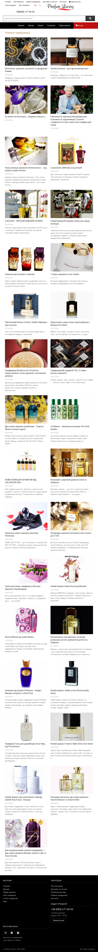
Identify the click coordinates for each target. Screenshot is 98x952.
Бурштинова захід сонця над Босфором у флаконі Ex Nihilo (70, 323)
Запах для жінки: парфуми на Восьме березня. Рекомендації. (22, 587)
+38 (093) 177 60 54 (62, 909)
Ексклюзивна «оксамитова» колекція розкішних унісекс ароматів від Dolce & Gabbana (69, 640)
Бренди (31, 25)
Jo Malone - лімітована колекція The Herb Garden (70, 427)
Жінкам (40, 25)
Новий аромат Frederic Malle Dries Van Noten (72, 744)
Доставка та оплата (50, 2)
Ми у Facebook (24, 5)
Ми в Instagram (10, 5)
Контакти (63, 2)
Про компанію (19, 2)
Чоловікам (51, 25)
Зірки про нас (76, 2)
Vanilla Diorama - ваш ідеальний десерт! (69, 68)
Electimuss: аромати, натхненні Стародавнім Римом (26, 69)
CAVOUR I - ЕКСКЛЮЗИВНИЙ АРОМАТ (24, 221)
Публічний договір (58, 892)
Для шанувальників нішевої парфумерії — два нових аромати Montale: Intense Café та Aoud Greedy (25, 853)
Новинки (21, 25)
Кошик (80, 25)
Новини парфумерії (33, 2)
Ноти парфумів (9, 895)
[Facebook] (11, 932)
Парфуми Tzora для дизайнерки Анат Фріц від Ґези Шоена (25, 745)
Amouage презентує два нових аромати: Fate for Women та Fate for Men (70, 798)
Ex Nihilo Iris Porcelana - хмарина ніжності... (25, 117)
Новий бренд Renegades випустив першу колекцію (70, 222)
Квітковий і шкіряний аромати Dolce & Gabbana (68, 481)
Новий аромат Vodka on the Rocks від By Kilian (70, 691)
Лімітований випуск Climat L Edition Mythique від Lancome (26, 323)
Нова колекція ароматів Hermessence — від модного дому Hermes (26, 169)
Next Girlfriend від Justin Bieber (19, 637)
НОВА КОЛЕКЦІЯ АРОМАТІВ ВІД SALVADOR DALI (20, 481)
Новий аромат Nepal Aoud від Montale (68, 586)
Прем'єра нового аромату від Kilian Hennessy (21, 534)
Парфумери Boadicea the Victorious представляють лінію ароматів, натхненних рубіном (25, 373)
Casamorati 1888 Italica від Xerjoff (66, 168)
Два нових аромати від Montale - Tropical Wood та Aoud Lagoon (24, 427)
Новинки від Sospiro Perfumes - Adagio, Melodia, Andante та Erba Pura (23, 691)
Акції (5, 901)
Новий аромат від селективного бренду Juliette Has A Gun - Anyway (23, 798)
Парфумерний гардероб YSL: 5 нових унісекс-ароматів (68, 371)
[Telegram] (18, 932)
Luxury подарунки (10, 898)
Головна (8, 2)
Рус (40, 5)
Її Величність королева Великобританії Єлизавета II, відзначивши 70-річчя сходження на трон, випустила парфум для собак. (71, 121)
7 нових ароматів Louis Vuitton (65, 274)
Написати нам (58, 920)
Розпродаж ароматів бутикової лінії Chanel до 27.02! (71, 534)
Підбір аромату (65, 25)
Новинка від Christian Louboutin (20, 274)
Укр (35, 5)
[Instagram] (5, 932)
